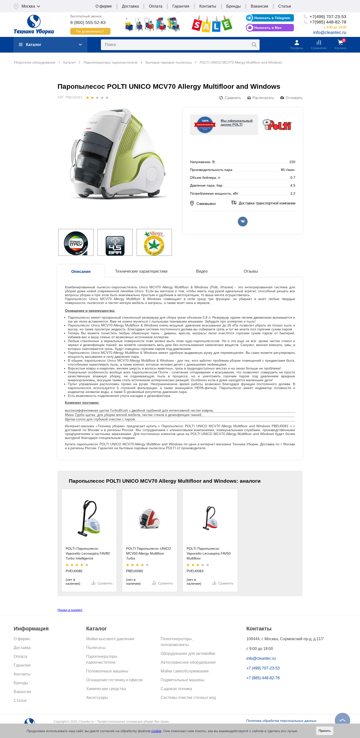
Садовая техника (176, 689)
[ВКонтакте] (243, 221)
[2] (92, 97)
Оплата (155, 6)
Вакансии (259, 6)
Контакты (207, 6)
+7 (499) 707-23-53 (263, 668)
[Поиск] (254, 44)
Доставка (130, 6)
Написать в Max (268, 28)
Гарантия (180, 6)
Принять (325, 731)
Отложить (294, 98)
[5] (107, 97)
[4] (102, 97)
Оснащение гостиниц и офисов (114, 680)
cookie (156, 731)
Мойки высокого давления (110, 639)
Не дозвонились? (90, 31)
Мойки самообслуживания (185, 671)
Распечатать (263, 98)
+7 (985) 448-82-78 (263, 678)
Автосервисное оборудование (188, 662)
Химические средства (106, 689)
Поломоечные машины (107, 671)
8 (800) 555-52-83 (88, 22)
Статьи (284, 6)
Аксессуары (97, 697)
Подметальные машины (182, 680)
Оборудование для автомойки (188, 653)
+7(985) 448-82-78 (328, 22)
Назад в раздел (70, 610)
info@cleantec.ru (329, 32)
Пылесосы (96, 648)
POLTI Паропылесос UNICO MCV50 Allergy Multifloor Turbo (148, 553)
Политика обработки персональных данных (281, 721)
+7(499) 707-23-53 (328, 16)
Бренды (233, 6)
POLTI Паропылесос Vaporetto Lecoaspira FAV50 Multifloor (209, 553)
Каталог (33, 45)
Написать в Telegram (272, 18)
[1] (87, 97)
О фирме (104, 6)
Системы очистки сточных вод (188, 697)
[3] (97, 97)
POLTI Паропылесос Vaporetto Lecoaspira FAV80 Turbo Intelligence (88, 553)
